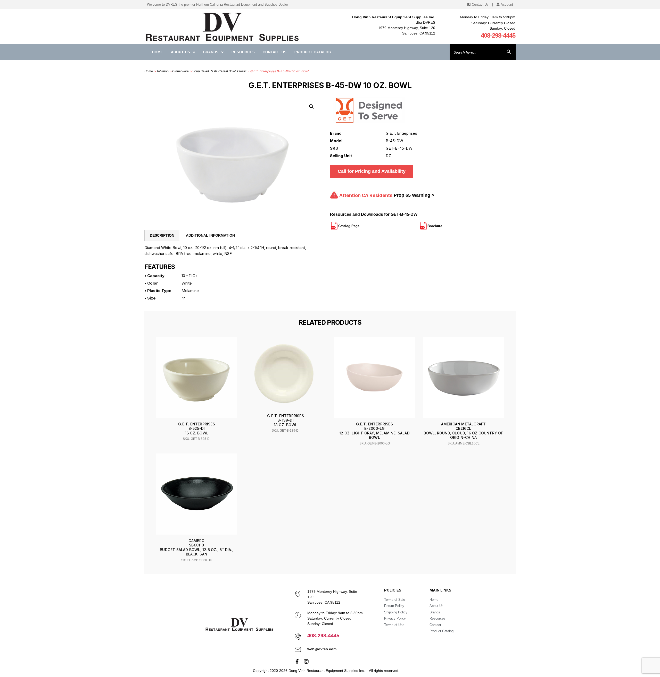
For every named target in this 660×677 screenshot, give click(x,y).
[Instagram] (306, 661)
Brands (211, 52)
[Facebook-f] (297, 661)
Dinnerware (180, 71)
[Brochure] (442, 224)
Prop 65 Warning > (414, 195)
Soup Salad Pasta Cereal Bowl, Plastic (219, 71)
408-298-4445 (498, 35)
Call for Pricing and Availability (372, 171)
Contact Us (275, 52)
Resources (243, 52)
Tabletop (162, 71)
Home (157, 52)
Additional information (210, 235)
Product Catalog (312, 52)
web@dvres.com (321, 649)
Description (162, 235)
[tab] (162, 235)
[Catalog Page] (359, 224)
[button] (311, 106)
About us (180, 52)
